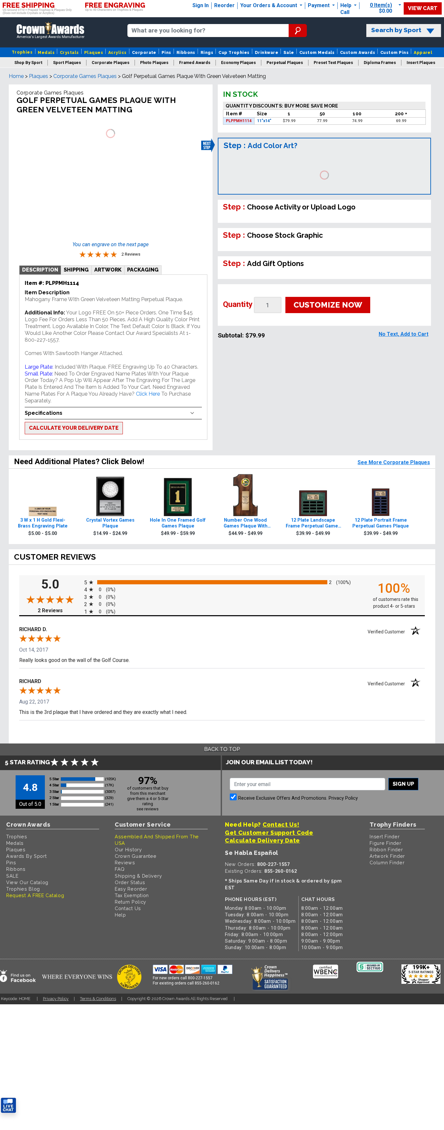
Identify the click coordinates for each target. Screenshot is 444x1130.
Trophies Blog (23, 889)
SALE (12, 876)
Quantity (238, 304)
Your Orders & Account (269, 5)
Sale (288, 52)
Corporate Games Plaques (85, 76)
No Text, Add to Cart (403, 334)
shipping (76, 270)
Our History (128, 849)
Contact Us (128, 908)
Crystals (69, 52)
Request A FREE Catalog (35, 895)
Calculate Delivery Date (262, 840)
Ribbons (185, 52)
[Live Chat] (8, 1105)
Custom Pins (394, 52)
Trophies (22, 52)
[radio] (222, 582)
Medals (46, 52)
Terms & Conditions (98, 998)
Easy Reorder (131, 889)
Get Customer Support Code (269, 832)
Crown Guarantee (136, 856)
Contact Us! (281, 824)
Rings (207, 52)
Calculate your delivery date (74, 428)
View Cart (422, 8)
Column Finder (387, 862)
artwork (108, 270)
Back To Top (222, 749)
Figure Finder (385, 843)
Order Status (130, 882)
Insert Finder (384, 836)
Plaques (93, 52)
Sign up (403, 784)
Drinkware (266, 52)
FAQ (120, 869)
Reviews (125, 862)
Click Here (148, 394)
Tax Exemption (132, 895)
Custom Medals (317, 52)
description (40, 270)
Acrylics (117, 52)
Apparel (423, 52)
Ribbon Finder (386, 849)
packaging (143, 270)
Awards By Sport (26, 856)
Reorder (224, 5)
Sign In (200, 5)
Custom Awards (357, 52)
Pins (166, 52)
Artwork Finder (387, 856)
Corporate (144, 52)
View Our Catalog (27, 882)
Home (16, 76)
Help (345, 5)
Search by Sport (396, 30)
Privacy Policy (343, 798)
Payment (319, 5)
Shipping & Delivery (138, 876)
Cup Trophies (234, 52)
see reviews (148, 808)
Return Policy (130, 902)
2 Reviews (59, 610)
